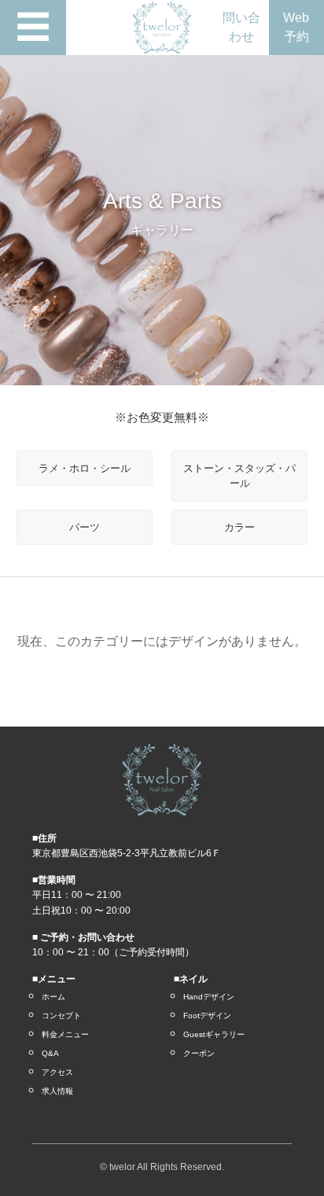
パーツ (84, 527)
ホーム (53, 996)
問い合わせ (241, 27)
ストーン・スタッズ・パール (239, 476)
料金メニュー (65, 1034)
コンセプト (61, 1015)
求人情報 (57, 1091)
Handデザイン (208, 996)
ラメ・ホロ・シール (85, 468)
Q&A (50, 1053)
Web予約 (296, 27)
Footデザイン (207, 1015)
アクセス (57, 1072)
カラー (239, 527)
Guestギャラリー (214, 1034)
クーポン (199, 1053)
